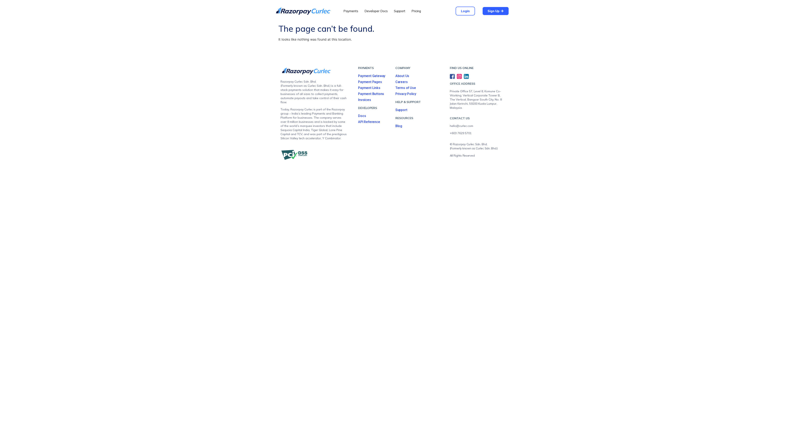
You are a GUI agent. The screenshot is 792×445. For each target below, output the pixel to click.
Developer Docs (376, 11)
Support (399, 11)
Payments (350, 11)
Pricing (416, 11)
